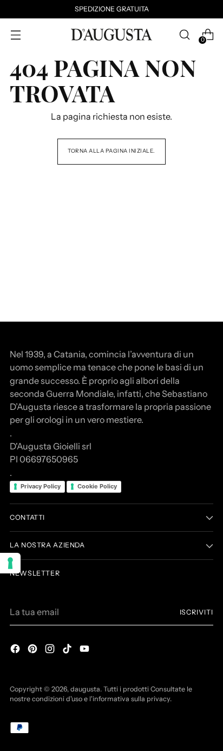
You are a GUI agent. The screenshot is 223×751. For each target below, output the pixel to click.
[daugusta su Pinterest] (33, 650)
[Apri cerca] (184, 35)
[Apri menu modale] (15, 35)
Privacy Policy (41, 486)
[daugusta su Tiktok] (68, 650)
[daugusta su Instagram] (50, 650)
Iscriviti (197, 612)
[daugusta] (111, 35)
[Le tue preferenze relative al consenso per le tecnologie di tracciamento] (10, 563)
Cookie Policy (97, 486)
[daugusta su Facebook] (16, 650)
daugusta (85, 689)
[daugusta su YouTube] (85, 650)
